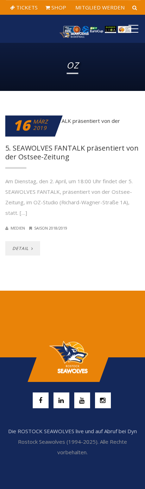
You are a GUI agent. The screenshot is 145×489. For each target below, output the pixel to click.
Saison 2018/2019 (50, 228)
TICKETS (26, 7)
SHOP (58, 7)
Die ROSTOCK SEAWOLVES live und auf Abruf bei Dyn (72, 431)
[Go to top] (72, 357)
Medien (18, 228)
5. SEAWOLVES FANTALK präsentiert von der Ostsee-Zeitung (72, 152)
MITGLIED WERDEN (99, 7)
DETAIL (21, 248)
